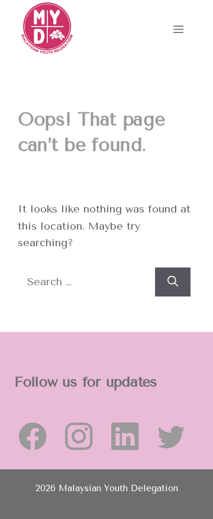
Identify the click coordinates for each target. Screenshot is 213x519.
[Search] (173, 281)
